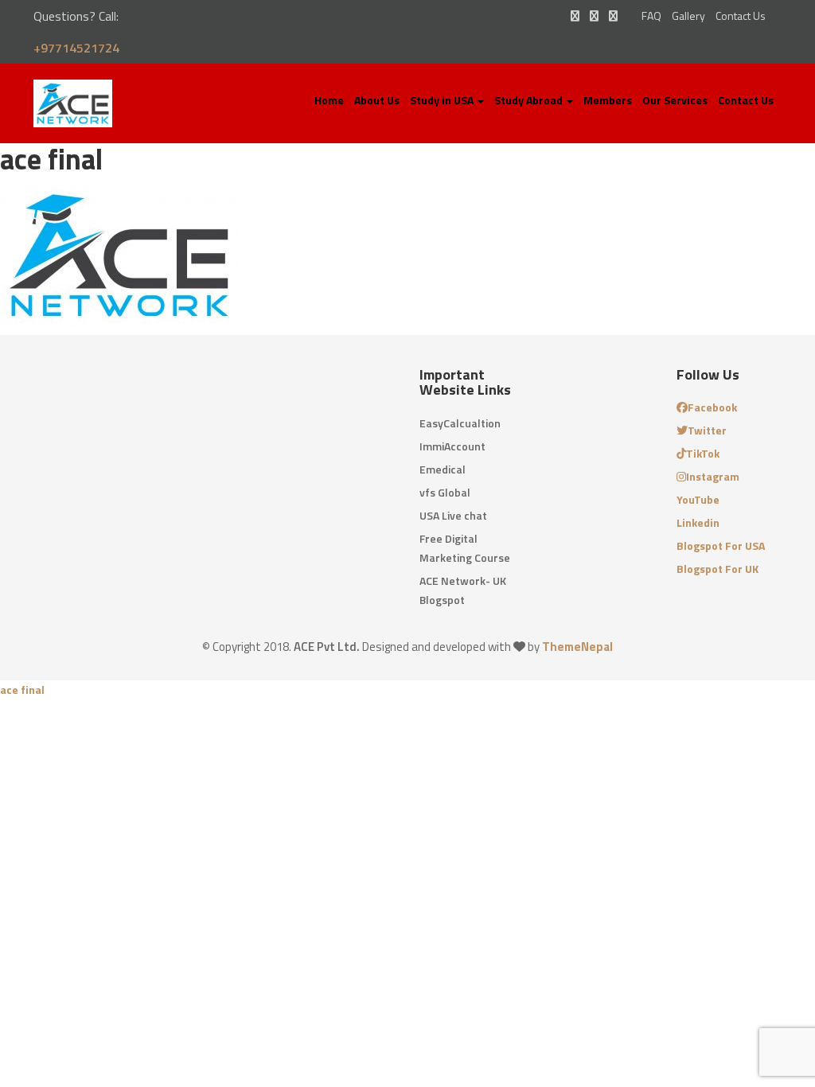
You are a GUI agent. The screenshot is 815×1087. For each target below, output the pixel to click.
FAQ (651, 15)
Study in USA (443, 100)
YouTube (698, 499)
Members (607, 100)
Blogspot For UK (717, 568)
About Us (377, 100)
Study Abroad (529, 100)
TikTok (702, 453)
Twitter (707, 430)
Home (329, 100)
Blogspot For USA (721, 545)
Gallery (688, 15)
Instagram (712, 476)
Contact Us (741, 15)
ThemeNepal (577, 646)
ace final (22, 689)
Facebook (712, 407)
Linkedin (698, 522)
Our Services (675, 100)
